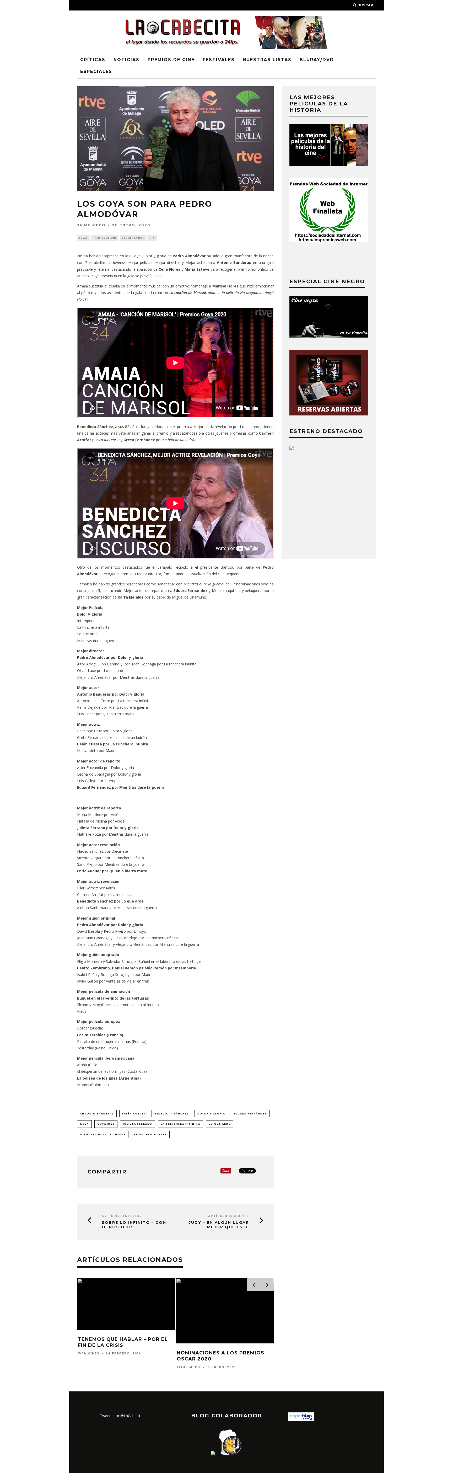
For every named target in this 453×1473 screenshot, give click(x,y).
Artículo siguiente (228, 1216)
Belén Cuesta (134, 1113)
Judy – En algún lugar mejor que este (219, 1224)
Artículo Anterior (122, 1216)
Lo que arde (219, 1123)
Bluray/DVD (317, 59)
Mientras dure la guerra (103, 1134)
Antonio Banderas (97, 1113)
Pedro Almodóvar (150, 1134)
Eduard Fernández (250, 1113)
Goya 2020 (106, 1123)
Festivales (219, 59)
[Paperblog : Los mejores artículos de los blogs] (301, 1419)
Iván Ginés (88, 1353)
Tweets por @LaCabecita (121, 1415)
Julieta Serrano (137, 1123)
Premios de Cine (171, 59)
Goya (84, 1123)
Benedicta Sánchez (171, 1113)
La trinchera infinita (180, 1123)
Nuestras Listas (267, 59)
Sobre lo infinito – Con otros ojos (134, 1224)
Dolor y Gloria (211, 1113)
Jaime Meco (91, 225)
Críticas (92, 59)
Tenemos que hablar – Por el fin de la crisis (123, 1342)
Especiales (96, 71)
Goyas (83, 237)
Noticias (126, 59)
